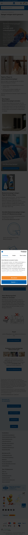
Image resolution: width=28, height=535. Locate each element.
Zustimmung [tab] (5, 255)
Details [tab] (14, 255)
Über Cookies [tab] (23, 255)
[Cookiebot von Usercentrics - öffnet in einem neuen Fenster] (21, 252)
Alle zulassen (14, 277)
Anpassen (13, 282)
